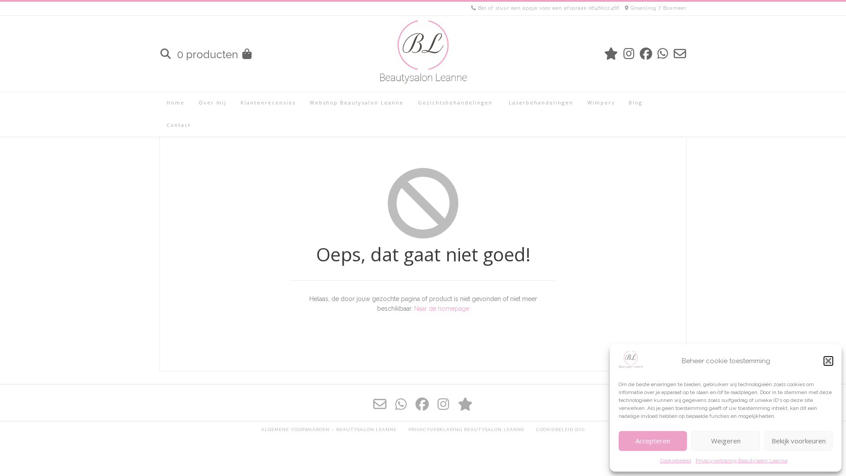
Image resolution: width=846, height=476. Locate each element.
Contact (179, 125)
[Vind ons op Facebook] (646, 54)
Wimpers (601, 102)
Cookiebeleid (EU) (560, 429)
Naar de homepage (441, 308)
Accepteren (652, 440)
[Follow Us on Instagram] (629, 54)
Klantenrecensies (268, 102)
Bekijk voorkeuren (799, 440)
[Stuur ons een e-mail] (680, 54)
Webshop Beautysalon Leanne (357, 102)
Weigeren (726, 440)
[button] (828, 361)
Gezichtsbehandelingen (455, 102)
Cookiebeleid (675, 460)
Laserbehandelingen (540, 102)
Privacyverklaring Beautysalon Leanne (741, 460)
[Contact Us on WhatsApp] (663, 54)
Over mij (212, 102)
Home (176, 102)
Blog (635, 102)
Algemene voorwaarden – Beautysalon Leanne (329, 429)
